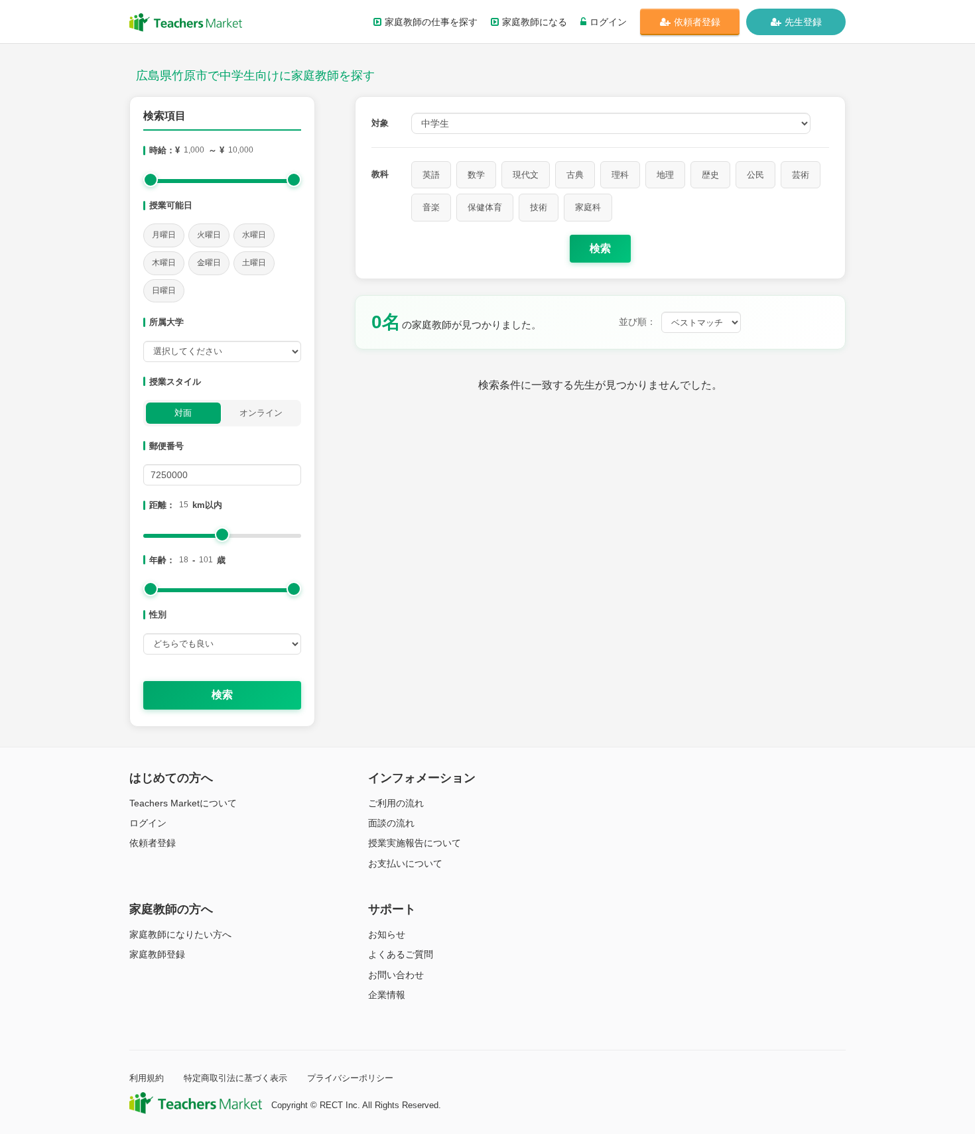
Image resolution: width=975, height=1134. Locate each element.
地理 (665, 175)
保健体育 (485, 207)
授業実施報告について (414, 843)
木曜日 (164, 262)
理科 (620, 175)
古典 (575, 175)
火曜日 (209, 234)
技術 (538, 207)
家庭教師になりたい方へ (180, 934)
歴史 (710, 175)
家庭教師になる (534, 22)
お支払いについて (405, 863)
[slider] (150, 179)
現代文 (526, 175)
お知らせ (386, 934)
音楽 (431, 207)
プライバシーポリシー (350, 1078)
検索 (222, 694)
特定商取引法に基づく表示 (235, 1078)
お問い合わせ (396, 975)
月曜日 (164, 234)
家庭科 (588, 207)
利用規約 (146, 1078)
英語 (431, 175)
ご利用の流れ (396, 803)
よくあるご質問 (400, 954)
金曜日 (209, 262)
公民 (755, 175)
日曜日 (164, 290)
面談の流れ (391, 823)
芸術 (800, 175)
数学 (476, 175)
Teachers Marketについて (183, 803)
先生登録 (803, 22)
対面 (183, 413)
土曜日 (254, 262)
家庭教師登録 (157, 954)
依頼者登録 (697, 22)
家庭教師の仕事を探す (431, 22)
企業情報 (386, 994)
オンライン (261, 413)
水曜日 (254, 234)
